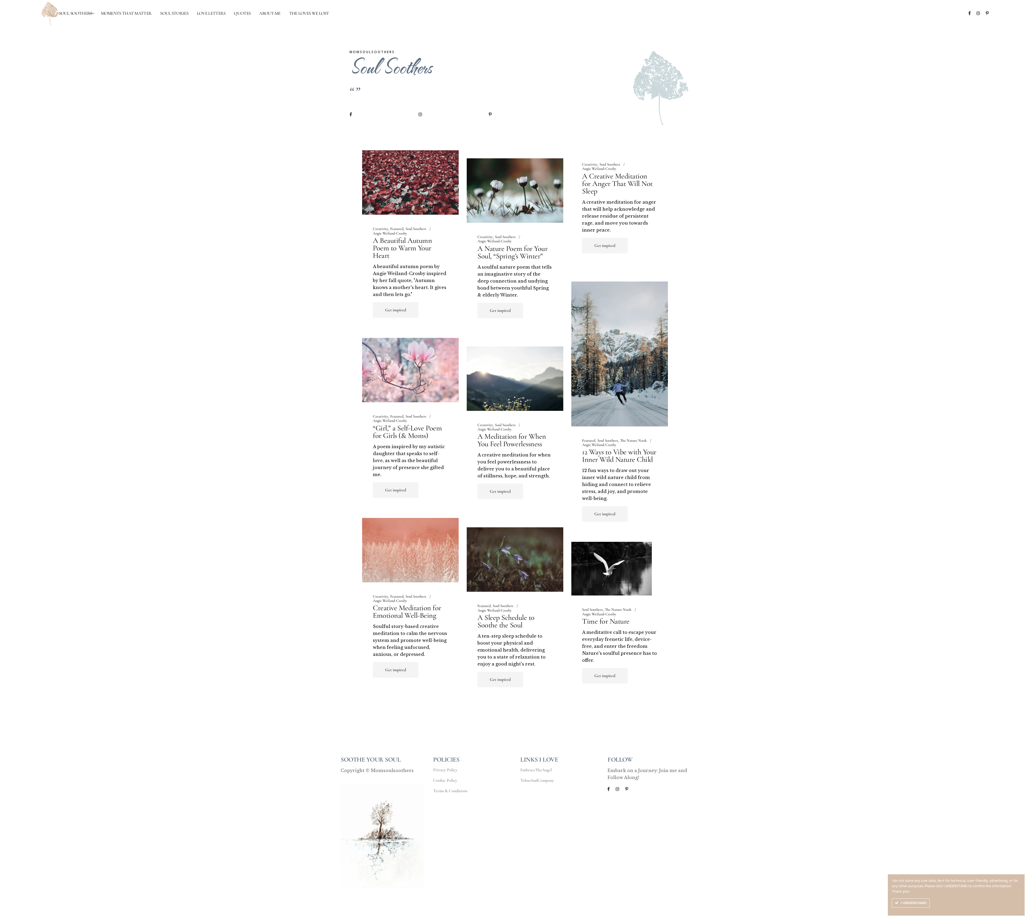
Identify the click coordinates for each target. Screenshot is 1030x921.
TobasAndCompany (537, 780)
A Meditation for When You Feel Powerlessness (511, 440)
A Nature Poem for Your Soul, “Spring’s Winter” (512, 252)
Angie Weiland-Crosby (390, 233)
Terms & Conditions (450, 791)
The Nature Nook (633, 440)
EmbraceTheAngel (536, 770)
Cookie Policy (445, 780)
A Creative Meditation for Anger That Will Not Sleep (617, 183)
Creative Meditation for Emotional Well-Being (407, 611)
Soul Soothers (416, 229)
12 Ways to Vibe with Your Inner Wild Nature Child (619, 455)
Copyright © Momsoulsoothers (377, 770)
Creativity (380, 229)
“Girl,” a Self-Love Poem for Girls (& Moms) (407, 431)
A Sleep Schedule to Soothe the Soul (506, 621)
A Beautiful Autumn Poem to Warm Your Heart (402, 248)
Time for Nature (606, 621)
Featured (396, 229)
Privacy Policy (445, 770)
